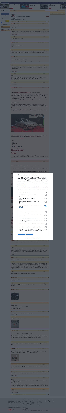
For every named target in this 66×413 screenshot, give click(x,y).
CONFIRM (25, 234)
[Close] (51, 175)
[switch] (45, 195)
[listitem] (33, 192)
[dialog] (33, 206)
